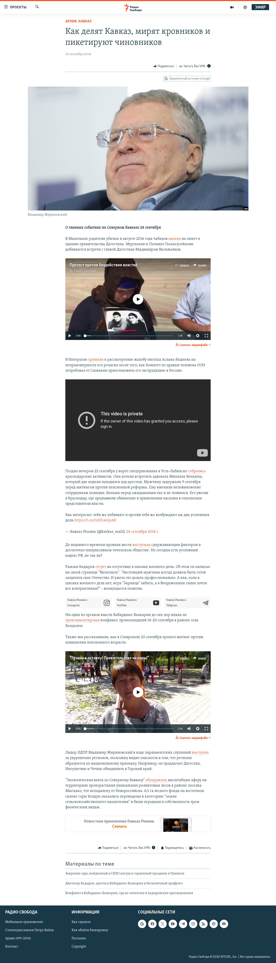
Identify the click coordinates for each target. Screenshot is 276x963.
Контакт (11, 946)
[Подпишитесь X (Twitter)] (162, 924)
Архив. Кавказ (78, 21)
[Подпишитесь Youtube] (173, 924)
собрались (197, 471)
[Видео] (232, 7)
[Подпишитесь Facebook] (152, 924)
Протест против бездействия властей (103, 265)
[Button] (163, 66)
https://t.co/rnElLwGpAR (95, 520)
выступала (141, 545)
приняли (96, 360)
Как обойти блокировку (90, 930)
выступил (200, 753)
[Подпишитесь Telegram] (183, 924)
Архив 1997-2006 (18, 938)
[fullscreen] (206, 335)
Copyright (79, 946)
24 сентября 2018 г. (142, 532)
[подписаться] (224, 924)
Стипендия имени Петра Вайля (29, 930)
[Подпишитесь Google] (142, 924)
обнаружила (157, 780)
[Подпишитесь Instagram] (193, 924)
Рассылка (79, 938)
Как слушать (81, 922)
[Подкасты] (214, 924)
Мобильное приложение (24, 922)
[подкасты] (245, 7)
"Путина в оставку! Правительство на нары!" (109, 658)
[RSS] (203, 924)
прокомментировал (82, 620)
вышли (175, 239)
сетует (101, 567)
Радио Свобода (85, 271)
